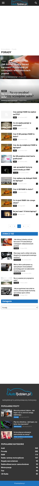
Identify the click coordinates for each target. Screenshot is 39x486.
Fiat (2, 471)
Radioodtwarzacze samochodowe (15, 464)
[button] (36, 3)
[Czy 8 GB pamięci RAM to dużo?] (6, 137)
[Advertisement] (19, 26)
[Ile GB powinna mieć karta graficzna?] (6, 159)
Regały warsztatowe (9, 461)
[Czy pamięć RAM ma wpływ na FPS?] (6, 115)
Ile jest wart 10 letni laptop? (25, 211)
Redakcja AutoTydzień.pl (9, 77)
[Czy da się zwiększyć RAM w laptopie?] (6, 148)
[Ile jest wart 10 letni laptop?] (6, 214)
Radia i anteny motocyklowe (12, 458)
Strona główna (5, 49)
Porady (4, 61)
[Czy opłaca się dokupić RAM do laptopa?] (6, 181)
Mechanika (17, 259)
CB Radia (4, 474)
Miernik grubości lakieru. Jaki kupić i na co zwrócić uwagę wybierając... (24, 413)
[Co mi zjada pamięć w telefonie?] (6, 126)
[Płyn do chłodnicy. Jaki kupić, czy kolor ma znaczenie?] (6, 424)
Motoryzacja (17, 426)
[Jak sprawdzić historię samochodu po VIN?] (6, 170)
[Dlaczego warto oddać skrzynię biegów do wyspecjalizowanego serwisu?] (6, 256)
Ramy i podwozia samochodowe (23, 437)
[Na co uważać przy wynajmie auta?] (19, 96)
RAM (15, 117)
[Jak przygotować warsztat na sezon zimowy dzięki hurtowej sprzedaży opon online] (6, 291)
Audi (3, 448)
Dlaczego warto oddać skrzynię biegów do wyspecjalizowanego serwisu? (25, 255)
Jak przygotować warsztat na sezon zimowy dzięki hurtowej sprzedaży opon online (24, 291)
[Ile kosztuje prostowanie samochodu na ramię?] (6, 435)
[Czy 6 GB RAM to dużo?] (6, 192)
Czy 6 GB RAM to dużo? (23, 189)
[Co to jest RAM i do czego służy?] (6, 203)
